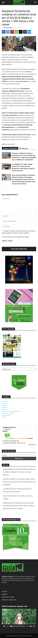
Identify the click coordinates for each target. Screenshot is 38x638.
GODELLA (5, 405)
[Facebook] (4, 32)
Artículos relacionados (10, 148)
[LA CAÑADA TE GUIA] (19, 382)
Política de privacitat (8, 597)
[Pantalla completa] (34, 626)
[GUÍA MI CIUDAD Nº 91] (12, 358)
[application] (19, 618)
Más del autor (23, 148)
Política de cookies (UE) (9, 600)
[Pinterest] (12, 32)
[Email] (21, 32)
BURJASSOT (5, 403)
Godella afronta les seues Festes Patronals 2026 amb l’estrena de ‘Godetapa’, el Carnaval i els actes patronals (19, 472)
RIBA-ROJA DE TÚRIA (8, 413)
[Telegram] (29, 32)
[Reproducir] (4, 626)
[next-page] (6, 188)
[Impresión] (25, 32)
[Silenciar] (31, 626)
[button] (3, 2)
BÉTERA (4, 417)
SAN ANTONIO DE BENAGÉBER (11, 411)
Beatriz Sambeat (8, 27)
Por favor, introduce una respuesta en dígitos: (15, 237)
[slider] (17, 626)
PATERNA (4, 401)
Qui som (4, 591)
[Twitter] (8, 32)
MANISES (4, 407)
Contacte (4, 594)
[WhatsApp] (16, 32)
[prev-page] (3, 188)
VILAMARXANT (6, 415)
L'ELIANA (4, 409)
